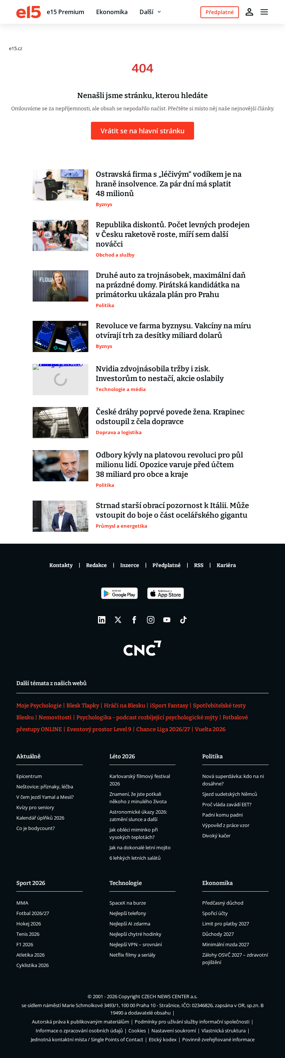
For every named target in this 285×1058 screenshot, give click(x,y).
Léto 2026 (122, 756)
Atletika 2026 (30, 954)
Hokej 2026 (28, 923)
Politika (212, 756)
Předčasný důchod (222, 902)
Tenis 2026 (27, 934)
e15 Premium (65, 12)
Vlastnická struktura (224, 1030)
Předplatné (167, 565)
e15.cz (15, 48)
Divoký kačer (216, 835)
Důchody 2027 (218, 934)
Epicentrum (29, 776)
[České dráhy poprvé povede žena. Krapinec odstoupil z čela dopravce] (60, 422)
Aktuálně (28, 756)
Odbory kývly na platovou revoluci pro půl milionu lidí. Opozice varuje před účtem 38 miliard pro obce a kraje (169, 464)
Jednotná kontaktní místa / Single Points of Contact (87, 1039)
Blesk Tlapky (82, 705)
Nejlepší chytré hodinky (135, 934)
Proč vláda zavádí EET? (227, 804)
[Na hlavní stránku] (28, 11)
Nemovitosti (55, 717)
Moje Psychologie (39, 705)
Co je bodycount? (35, 828)
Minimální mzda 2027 (225, 944)
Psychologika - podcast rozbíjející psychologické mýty (147, 717)
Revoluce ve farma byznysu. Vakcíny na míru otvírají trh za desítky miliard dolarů (173, 330)
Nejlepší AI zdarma (129, 923)
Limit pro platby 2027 (225, 923)
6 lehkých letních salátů (135, 857)
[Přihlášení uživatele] (249, 11)
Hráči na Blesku (124, 705)
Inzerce (129, 565)
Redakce (96, 565)
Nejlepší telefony (127, 913)
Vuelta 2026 (210, 729)
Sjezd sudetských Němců (229, 794)
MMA (22, 902)
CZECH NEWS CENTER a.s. (169, 996)
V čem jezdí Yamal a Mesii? (45, 797)
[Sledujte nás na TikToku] (183, 620)
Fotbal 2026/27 (32, 913)
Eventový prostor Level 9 (99, 729)
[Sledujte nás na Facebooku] (134, 620)
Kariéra (226, 565)
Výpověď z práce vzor (225, 825)
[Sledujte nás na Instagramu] (151, 620)
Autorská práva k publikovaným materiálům (80, 1021)
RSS (198, 565)
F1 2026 (24, 944)
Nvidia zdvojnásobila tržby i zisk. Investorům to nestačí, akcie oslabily (160, 373)
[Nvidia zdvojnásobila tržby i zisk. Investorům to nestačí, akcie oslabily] (60, 379)
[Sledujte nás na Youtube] (167, 620)
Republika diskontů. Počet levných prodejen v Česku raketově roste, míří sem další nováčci (173, 234)
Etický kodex (163, 1039)
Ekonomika (112, 12)
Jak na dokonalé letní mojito (140, 847)
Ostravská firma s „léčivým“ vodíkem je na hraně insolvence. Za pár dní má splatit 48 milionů (169, 184)
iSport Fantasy (169, 705)
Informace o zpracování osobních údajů (79, 1030)
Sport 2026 (30, 883)
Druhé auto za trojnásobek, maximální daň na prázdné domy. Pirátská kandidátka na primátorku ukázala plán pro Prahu (171, 285)
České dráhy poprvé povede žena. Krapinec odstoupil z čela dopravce (170, 416)
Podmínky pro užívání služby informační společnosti (192, 1021)
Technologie (125, 883)
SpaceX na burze (127, 902)
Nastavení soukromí (173, 1030)
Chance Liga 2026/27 (163, 729)
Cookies (137, 1030)
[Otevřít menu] (264, 11)
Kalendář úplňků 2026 (40, 817)
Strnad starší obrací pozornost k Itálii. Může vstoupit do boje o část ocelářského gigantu (172, 510)
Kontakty (61, 565)
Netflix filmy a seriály (132, 954)
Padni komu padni (222, 814)
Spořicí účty (215, 913)
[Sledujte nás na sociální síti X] (118, 620)
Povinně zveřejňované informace (218, 1039)
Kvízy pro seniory (35, 807)
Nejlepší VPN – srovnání (135, 944)
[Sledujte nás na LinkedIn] (102, 620)
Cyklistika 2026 (32, 965)
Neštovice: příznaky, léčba (44, 786)
